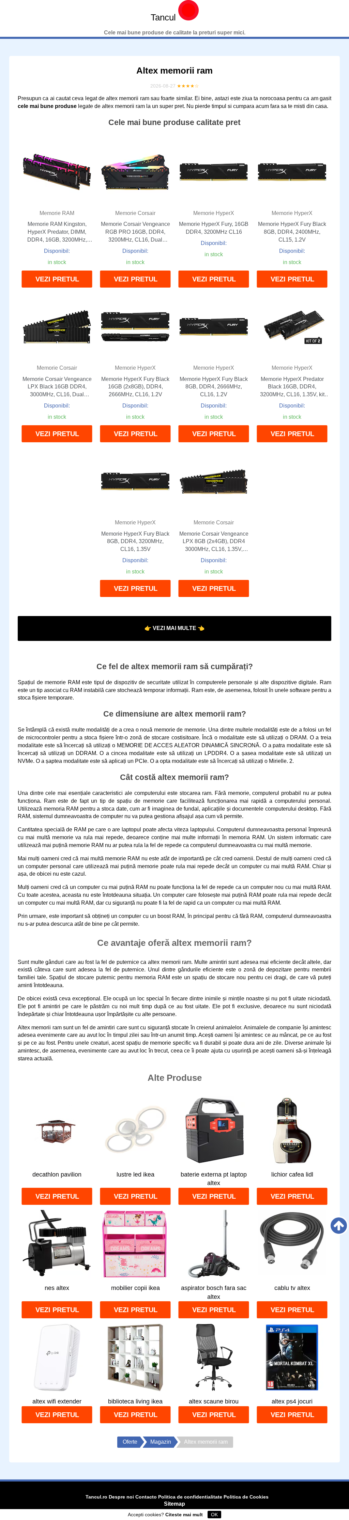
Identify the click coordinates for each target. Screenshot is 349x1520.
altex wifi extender (56, 1401)
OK (214, 1514)
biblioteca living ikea (135, 1401)
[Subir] (338, 1225)
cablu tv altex (292, 1288)
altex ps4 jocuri (292, 1401)
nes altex (57, 1288)
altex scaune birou (214, 1401)
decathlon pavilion (56, 1174)
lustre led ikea (135, 1174)
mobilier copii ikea (135, 1288)
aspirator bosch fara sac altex (213, 1292)
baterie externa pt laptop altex (214, 1179)
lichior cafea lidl (292, 1174)
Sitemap (174, 1504)
